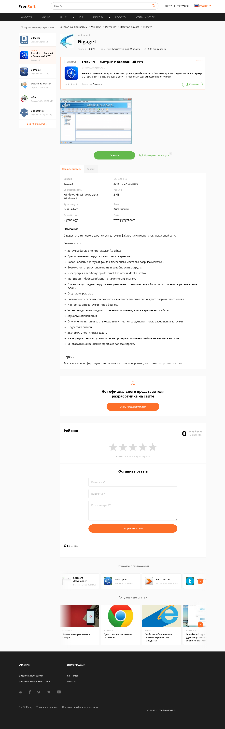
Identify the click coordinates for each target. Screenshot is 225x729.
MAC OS (46, 17)
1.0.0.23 (86, 49)
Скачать (114, 155)
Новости (120, 17)
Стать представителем (133, 406)
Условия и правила (47, 707)
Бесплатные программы (73, 26)
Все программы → (37, 123)
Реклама (71, 681)
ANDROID (98, 17)
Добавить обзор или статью (35, 681)
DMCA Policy (25, 707)
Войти (168, 6)
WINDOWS (26, 17)
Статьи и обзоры (146, 17)
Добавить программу (31, 675)
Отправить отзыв (133, 528)
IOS (81, 17)
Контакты (72, 675)
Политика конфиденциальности (80, 707)
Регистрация (181, 6)
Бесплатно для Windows (126, 49)
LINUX (63, 17)
